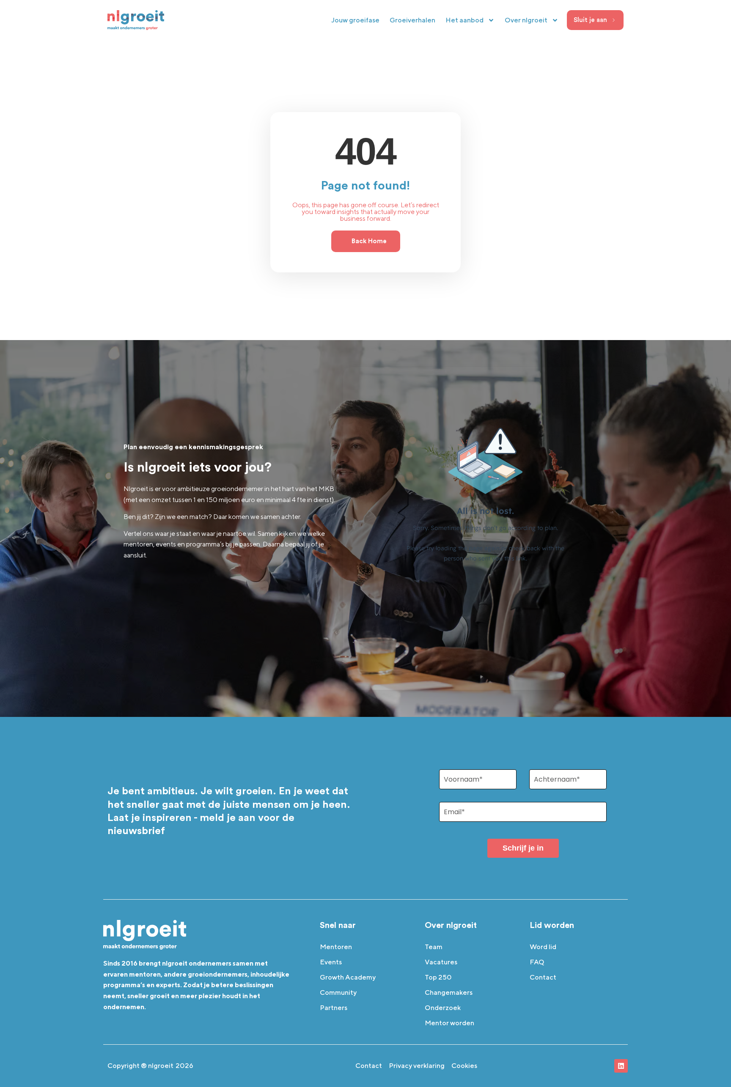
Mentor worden (449, 1023)
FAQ (537, 962)
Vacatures (441, 962)
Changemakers (449, 992)
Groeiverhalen (412, 20)
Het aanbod (464, 20)
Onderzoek (443, 1008)
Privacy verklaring (417, 1066)
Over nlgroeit (526, 20)
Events (331, 962)
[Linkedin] (621, 1066)
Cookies (464, 1066)
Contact (543, 977)
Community (338, 992)
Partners (333, 1008)
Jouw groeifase (355, 20)
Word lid (543, 947)
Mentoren (336, 947)
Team (433, 947)
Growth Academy (348, 977)
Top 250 (438, 977)
